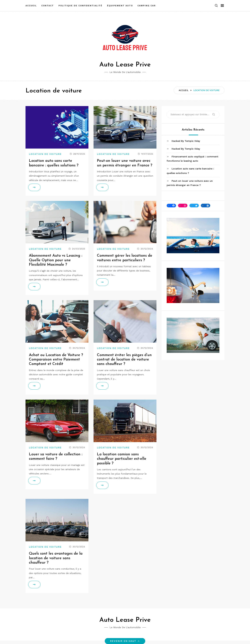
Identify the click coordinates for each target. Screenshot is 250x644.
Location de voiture (45, 154)
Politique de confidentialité (80, 5)
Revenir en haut (123, 641)
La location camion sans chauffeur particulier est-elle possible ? (121, 458)
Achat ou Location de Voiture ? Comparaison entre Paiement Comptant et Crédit (56, 359)
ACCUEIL (31, 5)
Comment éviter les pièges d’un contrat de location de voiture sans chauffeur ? (124, 359)
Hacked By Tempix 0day (186, 141)
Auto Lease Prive (125, 65)
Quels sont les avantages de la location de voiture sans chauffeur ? (55, 558)
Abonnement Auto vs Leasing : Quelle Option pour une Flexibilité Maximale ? (55, 260)
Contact (47, 5)
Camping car (146, 5)
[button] (216, 6)
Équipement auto (120, 5)
